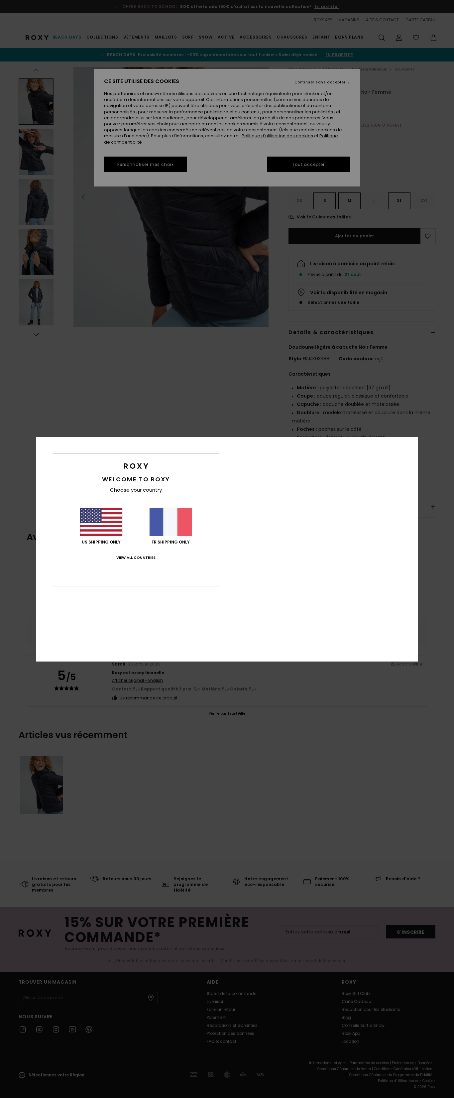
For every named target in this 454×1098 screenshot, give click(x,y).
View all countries (136, 557)
